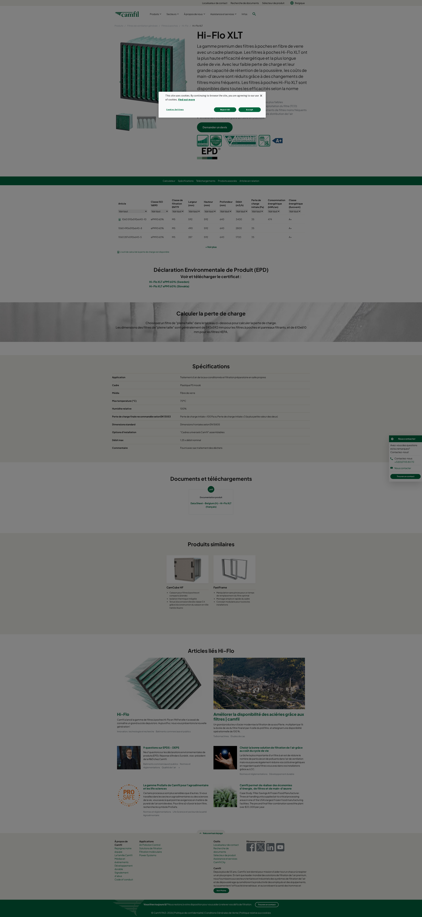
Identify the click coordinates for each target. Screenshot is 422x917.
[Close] (261, 95)
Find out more (186, 99)
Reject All (225, 109)
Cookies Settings (175, 109)
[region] (212, 105)
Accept (249, 109)
